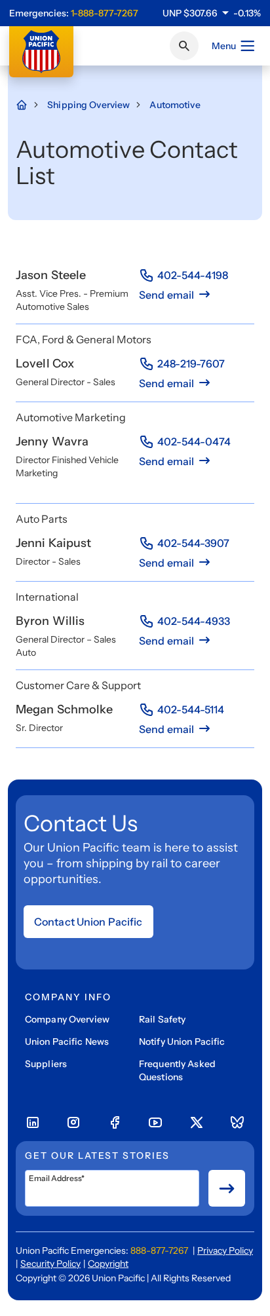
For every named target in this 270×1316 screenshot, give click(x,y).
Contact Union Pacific (88, 921)
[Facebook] (115, 1123)
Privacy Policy (225, 1250)
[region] (212, 13)
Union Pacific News (67, 1041)
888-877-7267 (159, 1250)
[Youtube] (155, 1123)
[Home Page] (28, 105)
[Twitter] (196, 1123)
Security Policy (50, 1263)
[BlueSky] (237, 1123)
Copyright (108, 1263)
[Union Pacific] (41, 51)
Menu (224, 46)
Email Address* (57, 1178)
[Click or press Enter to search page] (184, 46)
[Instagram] (73, 1123)
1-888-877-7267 (104, 13)
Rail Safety (162, 1019)
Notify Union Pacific (182, 1041)
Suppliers (46, 1064)
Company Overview (67, 1019)
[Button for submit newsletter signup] (226, 1188)
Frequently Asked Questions (177, 1070)
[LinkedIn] (33, 1123)
